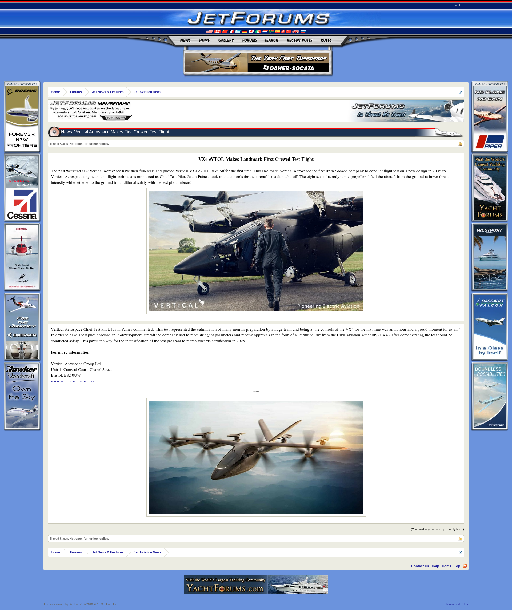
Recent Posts (299, 40)
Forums (249, 40)
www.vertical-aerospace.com (75, 381)
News (185, 40)
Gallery (226, 40)
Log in (457, 5)
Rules (326, 40)
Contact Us (420, 566)
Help (435, 566)
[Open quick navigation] (460, 92)
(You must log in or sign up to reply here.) (437, 529)
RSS (465, 566)
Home (204, 40)
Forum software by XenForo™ (81, 604)
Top (457, 566)
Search (271, 40)
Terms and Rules (457, 604)
